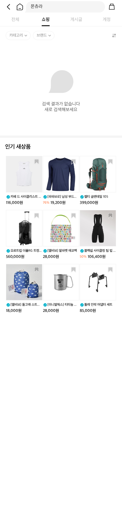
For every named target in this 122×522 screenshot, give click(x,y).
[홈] (19, 6)
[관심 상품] (36, 161)
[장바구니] (111, 6)
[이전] (8, 6)
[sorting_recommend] (113, 35)
